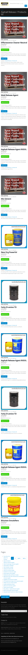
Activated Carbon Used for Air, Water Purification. (13, 592)
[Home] (5, 4)
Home (2, 10)
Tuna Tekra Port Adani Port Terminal (7, 558)
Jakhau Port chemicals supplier (10, 585)
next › (19, 558)
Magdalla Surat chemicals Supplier (10, 579)
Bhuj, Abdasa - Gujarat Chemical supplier (12, 588)
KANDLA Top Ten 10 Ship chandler (10, 582)
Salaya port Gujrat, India (8, 568)
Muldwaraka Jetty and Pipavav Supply (11, 574)
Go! (25, 611)
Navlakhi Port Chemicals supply (10, 571)
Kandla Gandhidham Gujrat (9, 584)
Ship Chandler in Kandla (8, 567)
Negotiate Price (5, 49)
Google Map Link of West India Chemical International (12, 636)
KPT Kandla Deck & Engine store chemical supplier (13, 581)
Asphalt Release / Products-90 (11, 60)
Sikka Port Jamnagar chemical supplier (11, 564)
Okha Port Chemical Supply (9, 570)
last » (24, 558)
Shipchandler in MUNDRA (8, 565)
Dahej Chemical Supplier (8, 587)
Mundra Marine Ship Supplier (9, 573)
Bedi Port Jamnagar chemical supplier (11, 590)
